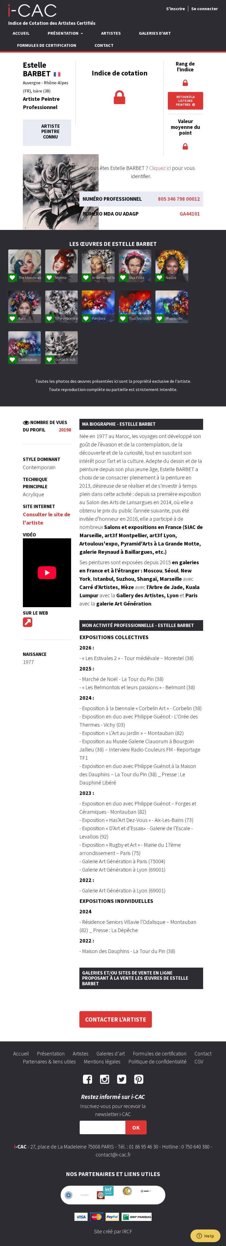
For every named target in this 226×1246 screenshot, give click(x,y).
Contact (104, 45)
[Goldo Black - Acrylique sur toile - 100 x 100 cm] (61, 347)
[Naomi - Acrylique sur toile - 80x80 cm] (171, 265)
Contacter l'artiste (115, 1019)
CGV (199, 1061)
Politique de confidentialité (157, 1061)
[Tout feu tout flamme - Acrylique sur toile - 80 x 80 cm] (135, 307)
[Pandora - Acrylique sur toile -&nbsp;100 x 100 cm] (98, 307)
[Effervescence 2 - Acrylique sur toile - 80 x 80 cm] (61, 307)
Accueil (21, 33)
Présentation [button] (63, 33)
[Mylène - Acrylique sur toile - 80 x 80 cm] (61, 265)
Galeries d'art (155, 33)
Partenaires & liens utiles (49, 1061)
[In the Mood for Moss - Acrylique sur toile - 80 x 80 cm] (98, 265)
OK (136, 1127)
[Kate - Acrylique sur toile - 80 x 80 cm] (24, 307)
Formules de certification (46, 45)
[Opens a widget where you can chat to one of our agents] (205, 1236)
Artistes (111, 33)
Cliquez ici (160, 167)
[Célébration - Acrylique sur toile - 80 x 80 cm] (24, 347)
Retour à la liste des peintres (185, 101)
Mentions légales (102, 1061)
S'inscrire (175, 8)
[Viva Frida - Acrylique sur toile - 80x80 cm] (135, 265)
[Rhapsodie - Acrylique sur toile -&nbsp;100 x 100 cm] (171, 307)
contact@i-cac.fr (113, 1154)
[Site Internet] (27, 624)
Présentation (51, 1053)
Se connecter (204, 8)
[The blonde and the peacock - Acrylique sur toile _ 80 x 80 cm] (24, 265)
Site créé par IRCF (113, 1228)
